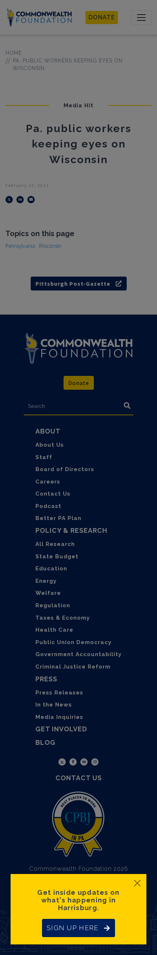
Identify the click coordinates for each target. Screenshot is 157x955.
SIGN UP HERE (72, 928)
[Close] (137, 883)
